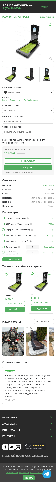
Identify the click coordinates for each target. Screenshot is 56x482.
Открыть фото (43, 321)
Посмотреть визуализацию (17, 131)
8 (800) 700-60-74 (12, 8)
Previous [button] (6, 292)
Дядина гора (16, 100)
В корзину (28, 167)
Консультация (28, 160)
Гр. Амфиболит (31, 100)
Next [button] (50, 292)
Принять (28, 477)
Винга (5, 100)
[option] (14, 292)
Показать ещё (13, 259)
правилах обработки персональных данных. (28, 472)
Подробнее (14, 309)
